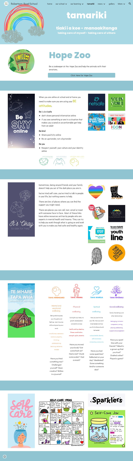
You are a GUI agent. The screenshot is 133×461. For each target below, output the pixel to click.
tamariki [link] (90, 3)
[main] (86, 15)
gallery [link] (112, 3)
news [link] (100, 3)
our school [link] (60, 3)
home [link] (49, 3)
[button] (130, 4)
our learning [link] (76, 3)
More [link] (120, 3)
